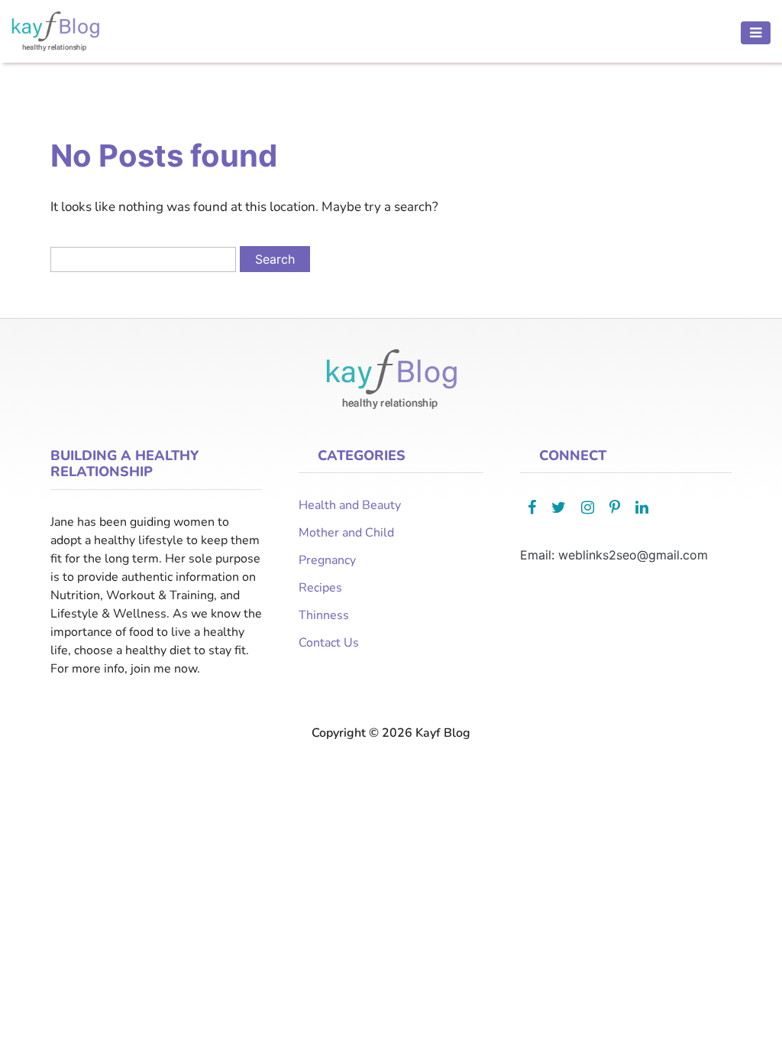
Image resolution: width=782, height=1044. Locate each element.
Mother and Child (346, 532)
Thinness (324, 615)
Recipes (320, 587)
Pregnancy (327, 560)
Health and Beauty (350, 505)
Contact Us (329, 642)
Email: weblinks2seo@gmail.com (614, 555)
